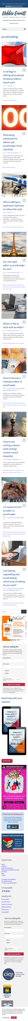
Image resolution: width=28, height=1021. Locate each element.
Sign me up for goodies (14, 684)
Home (3, 864)
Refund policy (5, 909)
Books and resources (7, 868)
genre (7, 470)
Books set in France (16, 272)
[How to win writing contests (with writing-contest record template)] (14, 424)
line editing (13, 343)
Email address (7, 658)
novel (14, 470)
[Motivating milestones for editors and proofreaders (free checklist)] (14, 117)
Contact (3, 875)
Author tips (10, 212)
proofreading (13, 100)
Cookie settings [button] (6, 1017)
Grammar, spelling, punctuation (18, 517)
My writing (4, 871)
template (4, 472)
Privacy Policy (12, 692)
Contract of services (6, 904)
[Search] (24, 611)
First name (6, 664)
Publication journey (16, 459)
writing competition (13, 472)
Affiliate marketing (6, 907)
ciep (5, 343)
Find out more (7, 760)
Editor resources (11, 152)
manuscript (17, 343)
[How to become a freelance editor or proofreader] (14, 360)
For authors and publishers (8, 879)
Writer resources (16, 330)
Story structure (6, 590)
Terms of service (5, 902)
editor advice (8, 100)
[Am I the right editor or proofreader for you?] (14, 244)
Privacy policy (5, 899)
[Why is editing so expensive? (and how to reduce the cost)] (14, 184)
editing (5, 100)
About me (4, 866)
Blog (2, 873)
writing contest (19, 472)
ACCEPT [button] (14, 1017)
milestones (8, 167)
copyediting (9, 343)
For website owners (6, 881)
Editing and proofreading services (10, 870)
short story (22, 470)
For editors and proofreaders (9, 883)
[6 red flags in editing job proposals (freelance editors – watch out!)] (14, 54)
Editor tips (10, 85)
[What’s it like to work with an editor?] (14, 306)
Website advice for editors (10, 390)
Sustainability (5, 912)
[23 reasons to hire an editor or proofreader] (14, 489)
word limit (7, 472)
